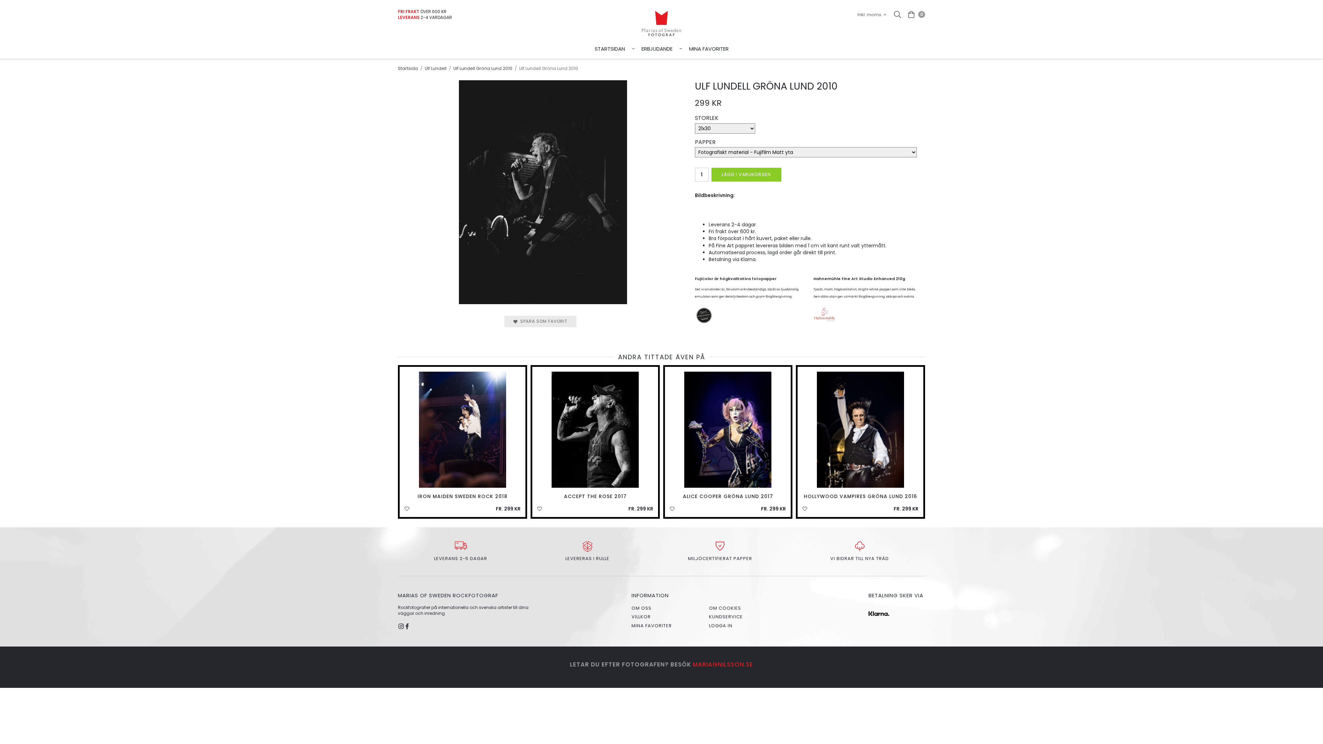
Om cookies (725, 608)
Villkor (641, 616)
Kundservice (726, 616)
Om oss (642, 608)
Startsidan (610, 48)
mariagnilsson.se (723, 664)
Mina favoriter (709, 48)
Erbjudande (657, 48)
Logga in (720, 625)
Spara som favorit (542, 321)
